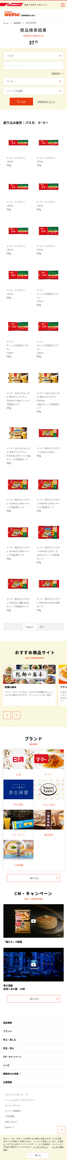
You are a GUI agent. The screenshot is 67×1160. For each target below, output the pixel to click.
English (8, 1127)
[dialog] (33, 1147)
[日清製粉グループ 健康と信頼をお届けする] (23, 4)
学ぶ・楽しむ (9, 1039)
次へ (42, 626)
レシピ (6, 1065)
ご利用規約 (10, 1116)
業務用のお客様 (11, 1073)
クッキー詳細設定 (13, 1110)
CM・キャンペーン (12, 1056)
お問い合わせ (11, 1121)
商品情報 (7, 1022)
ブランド (7, 1031)
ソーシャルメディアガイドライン (20, 1099)
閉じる (38, 1155)
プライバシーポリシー (15, 1094)
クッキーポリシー (13, 1105)
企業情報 (7, 1082)
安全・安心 (8, 1048)
